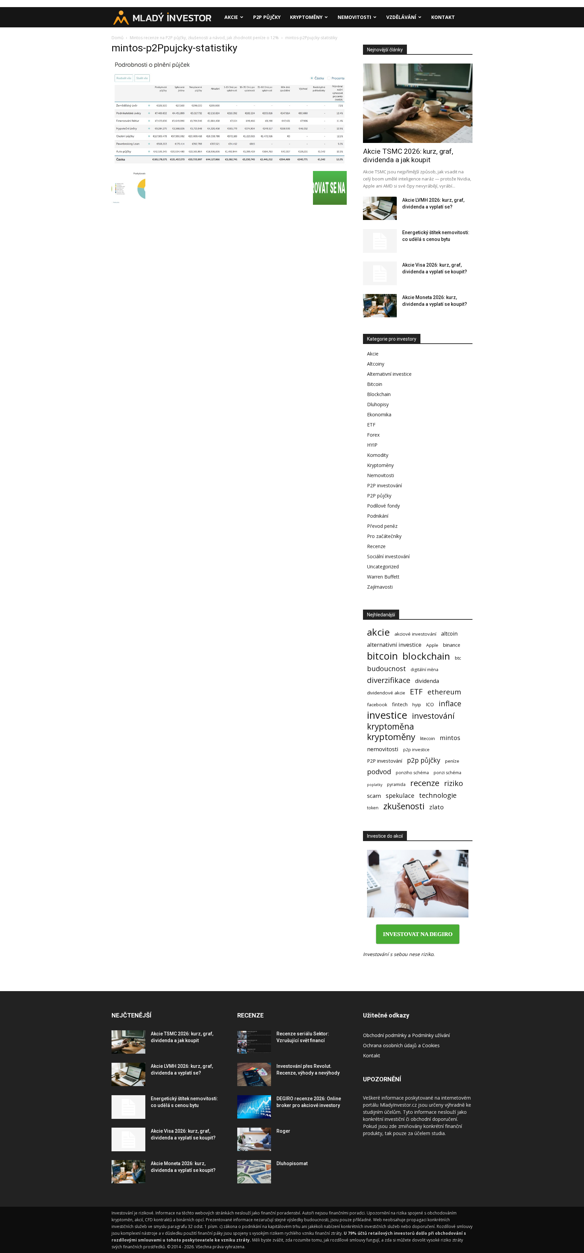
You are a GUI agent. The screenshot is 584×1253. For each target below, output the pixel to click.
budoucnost (386, 668)
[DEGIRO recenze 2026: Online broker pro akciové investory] (254, 1107)
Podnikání (377, 516)
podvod (379, 771)
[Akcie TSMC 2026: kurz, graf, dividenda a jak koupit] (417, 103)
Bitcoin (374, 384)
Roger (283, 1131)
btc (458, 658)
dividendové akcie (386, 693)
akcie (378, 632)
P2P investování (384, 485)
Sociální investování (388, 556)
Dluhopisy (378, 404)
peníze (452, 761)
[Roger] (254, 1139)
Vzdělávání (401, 17)
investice (387, 715)
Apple (432, 645)
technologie (438, 795)
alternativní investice (394, 644)
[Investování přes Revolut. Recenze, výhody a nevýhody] (254, 1074)
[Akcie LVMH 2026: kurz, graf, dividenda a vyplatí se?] (380, 208)
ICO (430, 704)
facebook (377, 705)
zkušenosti (403, 806)
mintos (450, 737)
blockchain (426, 656)
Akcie (231, 17)
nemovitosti (382, 749)
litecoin (427, 738)
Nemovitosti (354, 17)
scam (374, 795)
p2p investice (416, 750)
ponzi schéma (447, 773)
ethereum (444, 691)
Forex (373, 435)
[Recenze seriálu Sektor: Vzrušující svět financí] (254, 1042)
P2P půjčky (267, 17)
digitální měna (424, 669)
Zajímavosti (380, 587)
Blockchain (379, 394)
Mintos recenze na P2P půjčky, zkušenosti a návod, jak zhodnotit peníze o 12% (204, 38)
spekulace (400, 795)
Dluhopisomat (292, 1163)
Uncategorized (383, 566)
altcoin (449, 633)
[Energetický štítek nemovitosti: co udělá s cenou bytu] (380, 241)
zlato (436, 807)
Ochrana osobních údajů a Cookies (401, 1045)
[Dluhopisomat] (254, 1171)
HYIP (372, 445)
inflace (450, 703)
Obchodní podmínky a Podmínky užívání (406, 1035)
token (373, 808)
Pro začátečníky (384, 536)
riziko (453, 783)
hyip (416, 705)
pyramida (396, 784)
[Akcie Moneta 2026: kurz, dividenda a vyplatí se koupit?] (380, 305)
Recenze (376, 546)
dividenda (427, 681)
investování (433, 715)
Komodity (377, 455)
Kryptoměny (306, 17)
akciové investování (415, 634)
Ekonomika (379, 414)
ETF (371, 424)
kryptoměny (391, 736)
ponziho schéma (412, 773)
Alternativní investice (389, 374)
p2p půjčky (423, 760)
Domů (117, 38)
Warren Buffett (383, 576)
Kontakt (443, 17)
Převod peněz (382, 526)
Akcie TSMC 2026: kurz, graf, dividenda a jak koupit (408, 155)
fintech (400, 704)
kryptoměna (390, 726)
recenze (424, 783)
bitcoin (382, 655)
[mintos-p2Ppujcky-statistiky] (229, 164)
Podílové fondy (383, 505)
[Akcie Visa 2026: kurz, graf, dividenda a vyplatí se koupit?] (380, 273)
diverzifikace (388, 680)
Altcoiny (375, 364)
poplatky (374, 784)
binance (451, 644)
